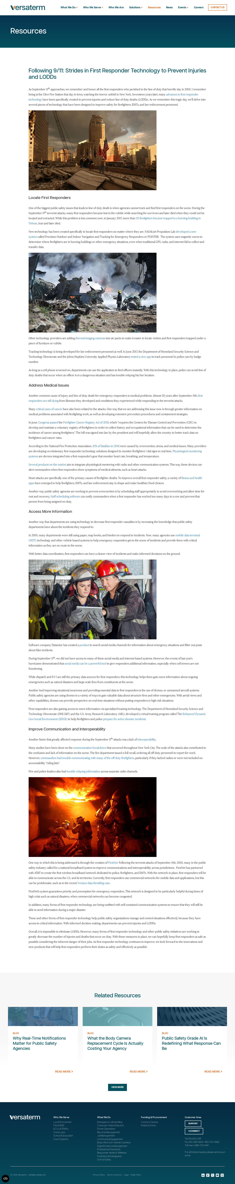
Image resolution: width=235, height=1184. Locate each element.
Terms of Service (114, 1175)
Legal (126, 1175)
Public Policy (136, 1175)
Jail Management (106, 1136)
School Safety (104, 1159)
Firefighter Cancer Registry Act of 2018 (86, 422)
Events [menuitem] (182, 7)
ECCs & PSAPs (60, 1129)
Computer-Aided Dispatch (110, 1125)
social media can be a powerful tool (85, 663)
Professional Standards (108, 1149)
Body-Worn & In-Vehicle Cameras (114, 1142)
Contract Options (149, 1122)
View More (117, 1087)
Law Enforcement (62, 1122)
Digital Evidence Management (112, 1146)
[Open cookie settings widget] (5, 1178)
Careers (199, 7)
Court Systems (60, 1139)
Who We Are (116, 7)
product (84, 645)
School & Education (63, 1136)
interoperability (146, 739)
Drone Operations (106, 1129)
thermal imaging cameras (90, 338)
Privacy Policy (99, 1175)
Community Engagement (110, 1139)
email (187, 1155)
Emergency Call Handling (109, 1122)
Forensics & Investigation (109, 1156)
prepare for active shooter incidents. (124, 719)
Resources (154, 7)
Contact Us (217, 7)
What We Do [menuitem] (68, 7)
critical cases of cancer (49, 409)
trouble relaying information (83, 771)
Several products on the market (47, 464)
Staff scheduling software (65, 496)
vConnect (194, 1131)
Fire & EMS (58, 1125)
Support (193, 1124)
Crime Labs (59, 1132)
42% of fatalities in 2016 (105, 446)
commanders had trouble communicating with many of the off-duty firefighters (87, 758)
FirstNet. (113, 862)
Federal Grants (148, 1125)
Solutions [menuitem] (134, 7)
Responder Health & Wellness (111, 1153)
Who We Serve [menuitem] (92, 7)
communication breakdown (89, 747)
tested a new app (141, 356)
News (169, 7)
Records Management (108, 1132)
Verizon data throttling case (94, 883)
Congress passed (48, 422)
